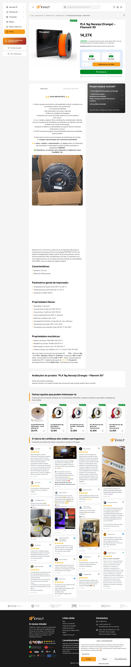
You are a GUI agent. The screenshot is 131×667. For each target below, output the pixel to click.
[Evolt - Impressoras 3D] (43, 7)
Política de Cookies (103, 663)
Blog (64, 621)
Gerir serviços (85, 654)
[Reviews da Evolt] (43, 642)
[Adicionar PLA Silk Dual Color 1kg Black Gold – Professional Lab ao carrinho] (102, 418)
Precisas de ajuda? (15, 48)
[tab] (44, 88)
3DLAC (64, 360)
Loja (32, 15)
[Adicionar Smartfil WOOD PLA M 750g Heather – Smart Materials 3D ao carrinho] (44, 418)
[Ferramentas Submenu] (23, 17)
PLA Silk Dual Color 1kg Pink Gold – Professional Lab (116, 426)
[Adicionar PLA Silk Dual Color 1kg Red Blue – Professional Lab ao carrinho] (83, 418)
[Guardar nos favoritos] (124, 15)
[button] (53, 44)
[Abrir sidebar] (33, 7)
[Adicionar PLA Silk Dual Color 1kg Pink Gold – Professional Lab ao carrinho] (122, 418)
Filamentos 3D (13, 12)
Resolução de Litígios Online (71, 630)
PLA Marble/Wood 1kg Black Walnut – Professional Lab (57, 426)
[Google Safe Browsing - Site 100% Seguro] (35, 647)
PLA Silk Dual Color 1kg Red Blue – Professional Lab (77, 426)
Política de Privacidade (69, 626)
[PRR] (42, 656)
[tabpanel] (57, 229)
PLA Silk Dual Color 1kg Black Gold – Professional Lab (96, 426)
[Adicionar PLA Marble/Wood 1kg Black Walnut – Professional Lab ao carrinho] (63, 418)
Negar (104, 659)
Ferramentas (13, 17)
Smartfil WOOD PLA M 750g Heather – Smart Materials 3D (37, 426)
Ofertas (11, 31)
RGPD (64, 632)
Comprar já (102, 72)
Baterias (11, 22)
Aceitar (88, 659)
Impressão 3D (13, 7)
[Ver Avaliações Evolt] (77, 522)
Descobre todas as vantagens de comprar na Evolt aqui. (104, 110)
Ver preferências (120, 659)
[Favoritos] (114, 7)
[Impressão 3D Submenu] (23, 7)
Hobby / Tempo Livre (15, 27)
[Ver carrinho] (118, 7)
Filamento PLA (60, 15)
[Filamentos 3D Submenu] (23, 12)
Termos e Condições (69, 623)
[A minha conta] (121, 7)
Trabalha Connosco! (68, 635)
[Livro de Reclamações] (48, 647)
